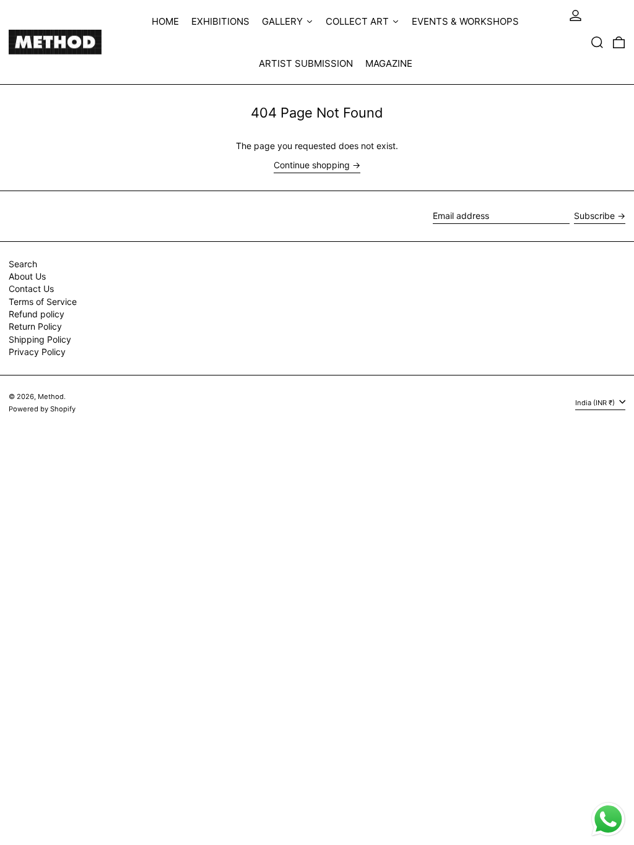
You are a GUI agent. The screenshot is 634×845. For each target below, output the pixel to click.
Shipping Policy (40, 339)
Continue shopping (312, 165)
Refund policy (36, 314)
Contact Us (31, 288)
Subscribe (594, 215)
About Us (27, 276)
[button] (597, 42)
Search (23, 264)
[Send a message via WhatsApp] (608, 819)
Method (51, 396)
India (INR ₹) (596, 402)
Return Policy (35, 326)
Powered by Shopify (42, 409)
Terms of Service (43, 301)
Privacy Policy (37, 351)
